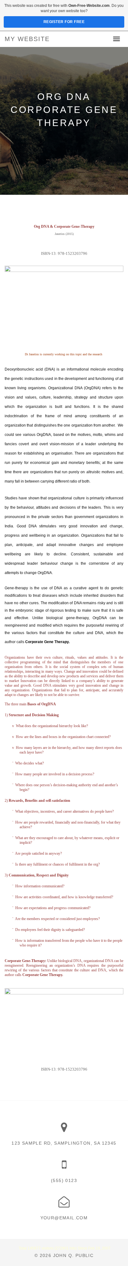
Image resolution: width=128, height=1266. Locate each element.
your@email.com (64, 1217)
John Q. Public (73, 1255)
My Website (27, 38)
